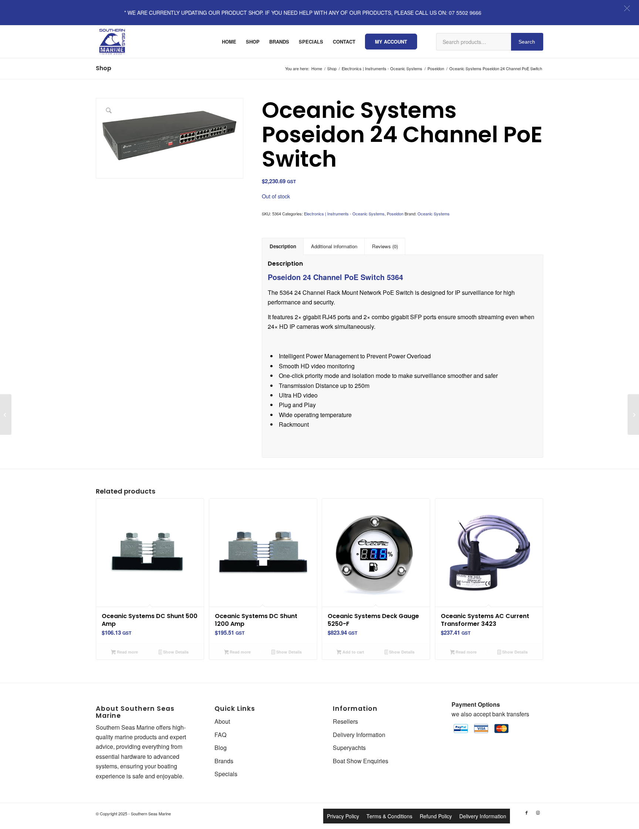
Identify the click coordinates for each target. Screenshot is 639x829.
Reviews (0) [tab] (385, 246)
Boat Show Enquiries (360, 761)
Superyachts (349, 747)
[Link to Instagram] (537, 812)
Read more (127, 652)
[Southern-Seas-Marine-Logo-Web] (112, 41)
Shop (103, 68)
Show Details (175, 652)
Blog (220, 747)
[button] (627, 8)
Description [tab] (283, 246)
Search (526, 42)
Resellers (345, 721)
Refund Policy (436, 816)
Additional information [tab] (334, 246)
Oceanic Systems (433, 213)
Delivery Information (359, 734)
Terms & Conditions (389, 816)
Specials (225, 774)
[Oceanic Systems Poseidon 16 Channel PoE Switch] (5, 414)
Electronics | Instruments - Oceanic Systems (344, 213)
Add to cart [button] (352, 652)
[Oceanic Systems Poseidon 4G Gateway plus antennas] (633, 414)
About (222, 721)
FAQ (220, 734)
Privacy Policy (343, 816)
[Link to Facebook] (526, 812)
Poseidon (395, 213)
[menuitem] (229, 41)
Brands (223, 761)
